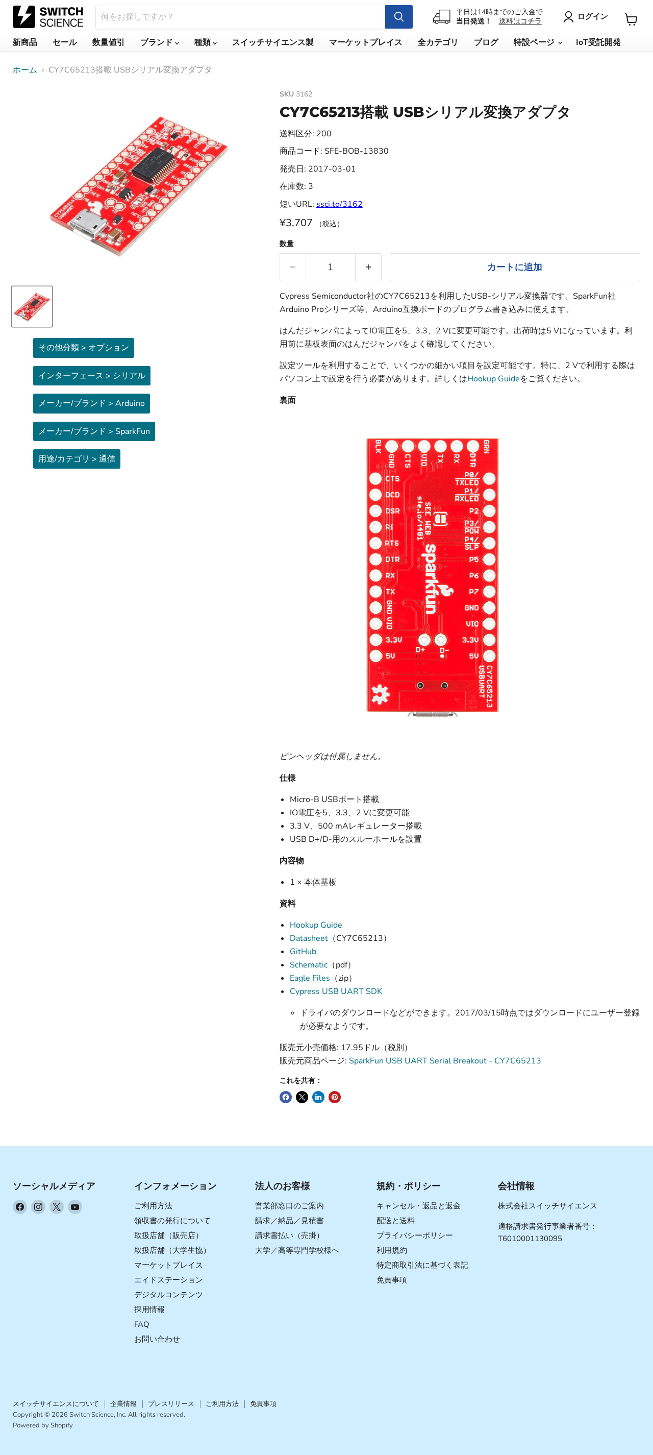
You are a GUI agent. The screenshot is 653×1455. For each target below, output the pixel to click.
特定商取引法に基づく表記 (422, 1265)
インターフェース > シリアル (91, 375)
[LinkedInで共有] (318, 1097)
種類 (203, 42)
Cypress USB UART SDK (336, 991)
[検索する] (399, 17)
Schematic (309, 965)
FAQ (141, 1324)
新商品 (25, 42)
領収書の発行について (172, 1221)
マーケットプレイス (366, 42)
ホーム (25, 70)
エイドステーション (168, 1280)
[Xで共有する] (302, 1097)
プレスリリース (171, 1404)
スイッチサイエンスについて (56, 1404)
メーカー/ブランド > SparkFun (94, 431)
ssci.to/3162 (339, 204)
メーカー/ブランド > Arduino (91, 403)
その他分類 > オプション (83, 347)
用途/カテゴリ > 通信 (76, 459)
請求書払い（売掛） (289, 1235)
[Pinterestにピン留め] (335, 1097)
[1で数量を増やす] (369, 267)
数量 (287, 244)
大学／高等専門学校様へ (297, 1250)
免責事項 (391, 1280)
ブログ (486, 42)
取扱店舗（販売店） (168, 1235)
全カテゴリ (438, 42)
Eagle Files (310, 978)
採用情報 (149, 1309)
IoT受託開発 (598, 42)
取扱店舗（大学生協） (172, 1250)
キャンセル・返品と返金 (418, 1206)
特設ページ (535, 42)
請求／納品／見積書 (289, 1221)
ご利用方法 (153, 1206)
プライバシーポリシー (414, 1235)
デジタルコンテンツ (168, 1295)
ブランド (157, 42)
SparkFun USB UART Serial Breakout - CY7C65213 (445, 1060)
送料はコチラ (520, 21)
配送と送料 (395, 1221)
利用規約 (391, 1250)
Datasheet (309, 938)
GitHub (303, 951)
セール (65, 42)
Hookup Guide (493, 378)
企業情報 (123, 1404)
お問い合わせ (157, 1339)
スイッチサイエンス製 (273, 42)
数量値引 (108, 42)
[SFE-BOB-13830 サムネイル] (32, 306)
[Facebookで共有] (286, 1097)
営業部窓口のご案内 (289, 1206)
